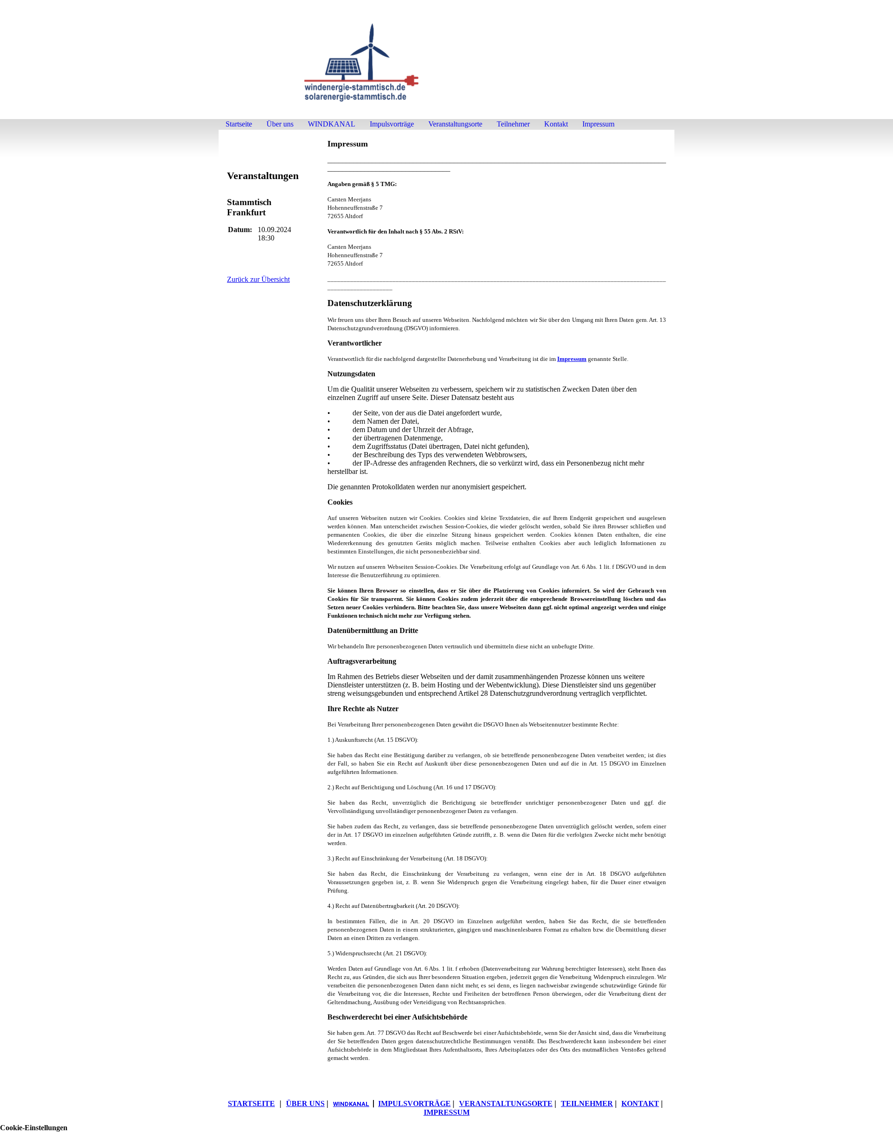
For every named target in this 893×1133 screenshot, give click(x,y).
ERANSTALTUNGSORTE (506, 1103)
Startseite (239, 124)
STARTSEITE (251, 1103)
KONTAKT (640, 1103)
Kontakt (556, 124)
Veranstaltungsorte (455, 124)
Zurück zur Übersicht (258, 279)
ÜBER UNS (305, 1103)
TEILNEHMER (587, 1103)
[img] (446, 64)
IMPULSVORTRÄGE (414, 1103)
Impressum (598, 124)
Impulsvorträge (392, 124)
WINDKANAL (331, 124)
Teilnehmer (513, 124)
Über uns (280, 124)
